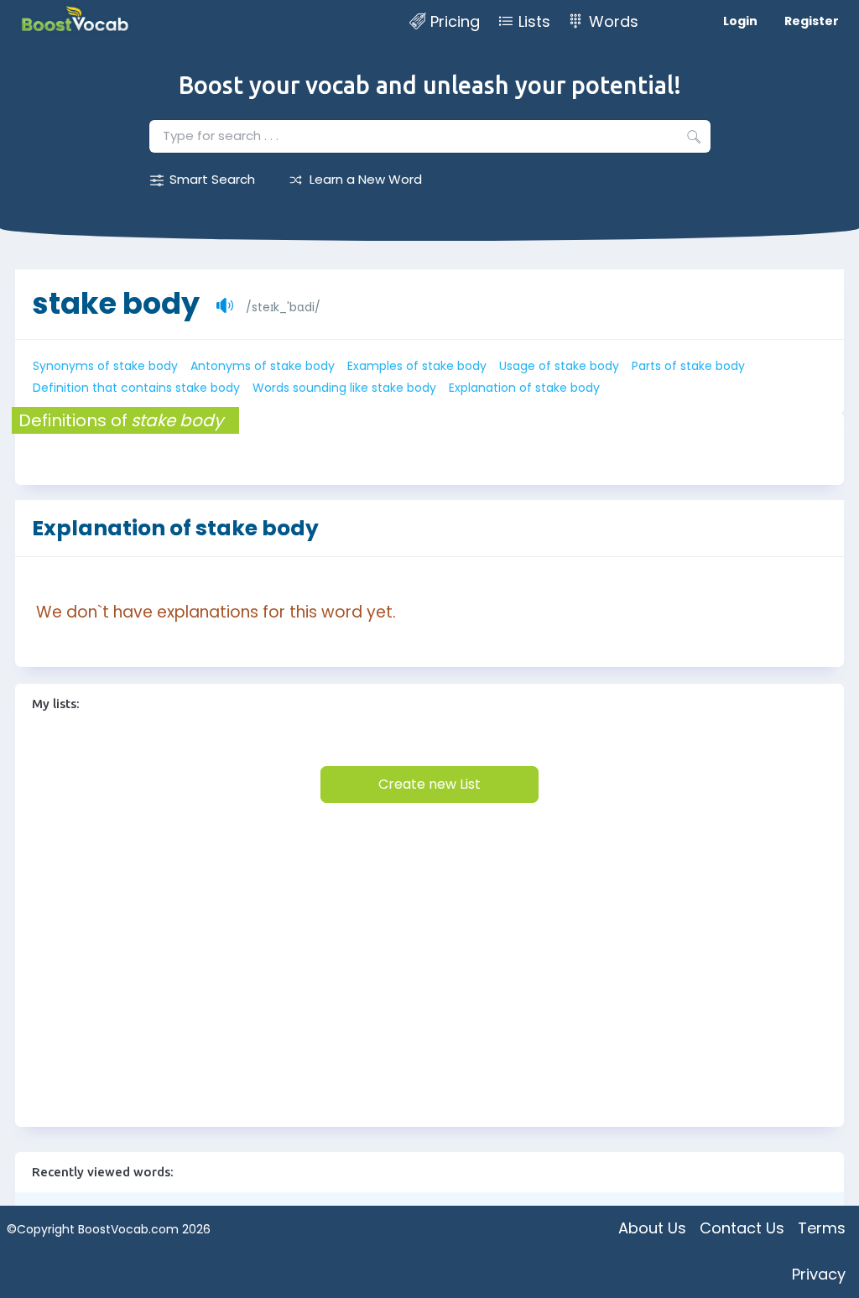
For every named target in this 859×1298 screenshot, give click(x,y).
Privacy (819, 1274)
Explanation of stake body (524, 387)
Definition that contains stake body (136, 387)
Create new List (429, 784)
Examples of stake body (417, 365)
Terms (822, 1227)
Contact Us (742, 1227)
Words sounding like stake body (344, 387)
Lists (534, 21)
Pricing (455, 21)
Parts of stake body (688, 365)
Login (740, 21)
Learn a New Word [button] (366, 179)
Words (613, 21)
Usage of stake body (559, 365)
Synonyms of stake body (105, 365)
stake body (116, 303)
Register (811, 21)
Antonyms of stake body (262, 365)
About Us (652, 1227)
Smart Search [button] (212, 179)
